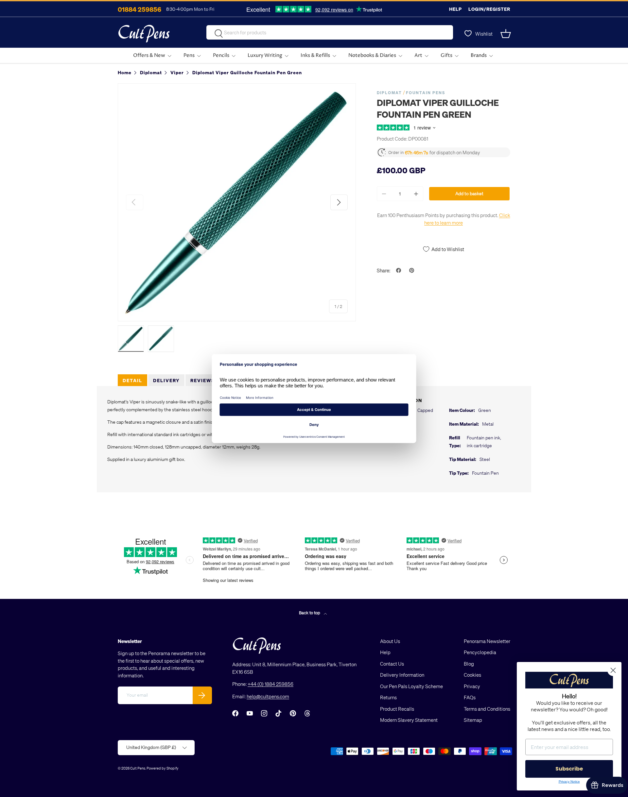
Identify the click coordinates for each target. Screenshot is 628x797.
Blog (469, 663)
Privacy (472, 686)
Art (418, 55)
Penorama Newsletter (487, 641)
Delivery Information (402, 674)
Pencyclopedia (480, 652)
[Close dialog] (613, 670)
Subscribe (569, 768)
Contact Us (392, 663)
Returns (388, 697)
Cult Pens (137, 768)
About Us (390, 641)
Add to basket (469, 193)
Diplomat (389, 92)
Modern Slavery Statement (409, 720)
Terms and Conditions (487, 708)
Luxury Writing (265, 55)
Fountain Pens (425, 92)
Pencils (221, 55)
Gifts (446, 55)
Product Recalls (397, 708)
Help (455, 9)
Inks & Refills (315, 55)
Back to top (310, 612)
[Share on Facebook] (399, 270)
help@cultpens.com (268, 696)
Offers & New (149, 55)
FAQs (470, 697)
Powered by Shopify (163, 768)
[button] (506, 33)
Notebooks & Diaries (372, 55)
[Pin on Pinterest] (412, 270)
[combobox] (329, 32)
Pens (189, 55)
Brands (479, 55)
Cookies (472, 674)
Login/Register (489, 9)
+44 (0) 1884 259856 (270, 684)
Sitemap (473, 720)
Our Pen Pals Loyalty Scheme (411, 686)
